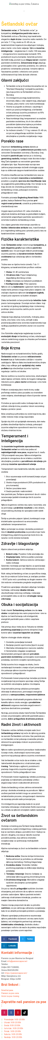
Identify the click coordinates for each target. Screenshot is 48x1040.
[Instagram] (4, 1013)
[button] (24, 11)
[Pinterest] (18, 1013)
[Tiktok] (25, 1013)
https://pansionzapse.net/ (16, 973)
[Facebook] (11, 1013)
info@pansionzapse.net (17, 961)
